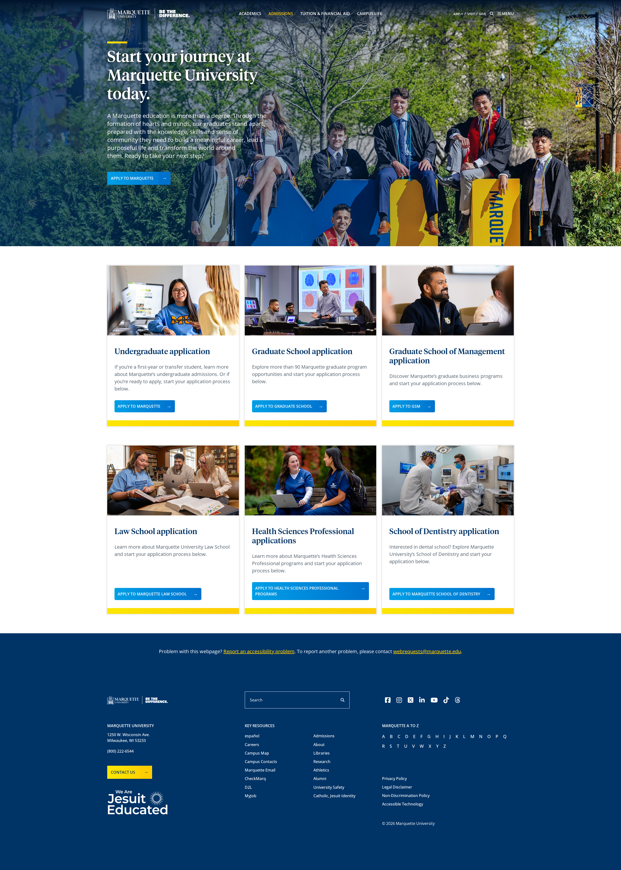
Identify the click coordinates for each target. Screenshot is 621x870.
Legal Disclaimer (397, 787)
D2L (248, 787)
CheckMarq (255, 778)
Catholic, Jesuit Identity (334, 795)
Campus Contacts (261, 761)
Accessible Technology (402, 804)
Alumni (319, 778)
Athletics (321, 770)
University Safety (328, 787)
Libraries (321, 753)
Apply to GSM (406, 406)
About (319, 744)
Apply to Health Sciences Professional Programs (296, 591)
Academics (250, 13)
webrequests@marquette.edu (427, 651)
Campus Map (257, 753)
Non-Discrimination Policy (406, 795)
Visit (471, 14)
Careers (252, 744)
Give (482, 14)
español (252, 736)
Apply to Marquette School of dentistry (436, 594)
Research (321, 761)
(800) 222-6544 (120, 751)
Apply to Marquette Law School (152, 594)
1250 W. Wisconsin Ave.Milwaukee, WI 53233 (128, 737)
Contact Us (123, 772)
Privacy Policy (394, 778)
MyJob (250, 795)
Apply (458, 14)
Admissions (281, 13)
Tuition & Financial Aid (325, 13)
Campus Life (369, 13)
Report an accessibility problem (258, 651)
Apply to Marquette (132, 178)
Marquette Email (260, 770)
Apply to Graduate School (283, 406)
